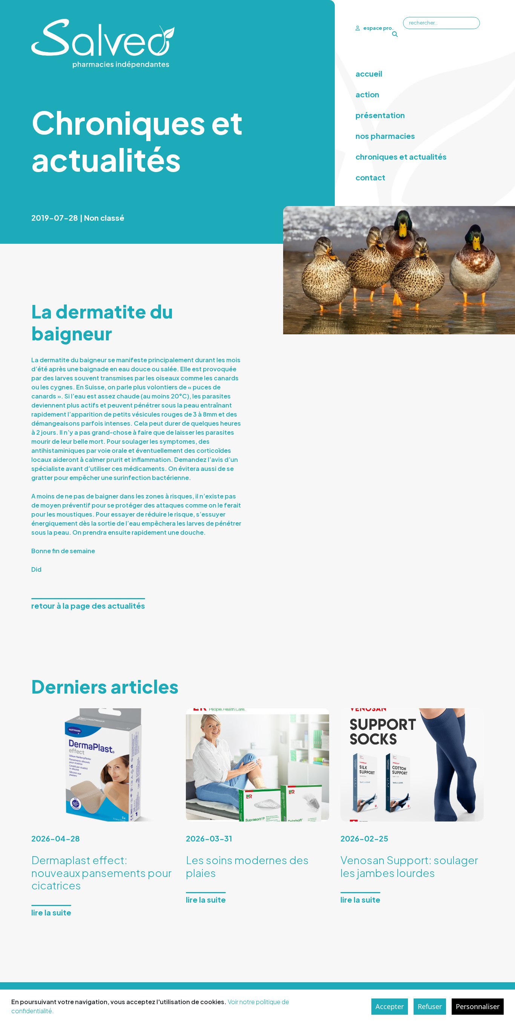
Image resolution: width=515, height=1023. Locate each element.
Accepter (390, 1006)
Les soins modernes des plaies (247, 866)
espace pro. (378, 28)
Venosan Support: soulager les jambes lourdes (409, 866)
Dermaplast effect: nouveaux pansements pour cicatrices (101, 872)
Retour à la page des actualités (88, 605)
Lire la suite (51, 912)
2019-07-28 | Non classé (77, 217)
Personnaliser (478, 1006)
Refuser (430, 1006)
